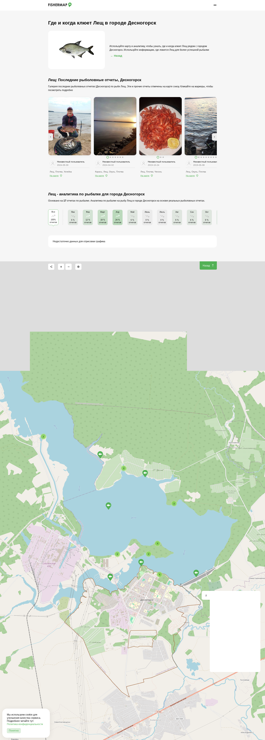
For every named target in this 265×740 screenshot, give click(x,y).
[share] (51, 266)
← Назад (116, 55)
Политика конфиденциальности (25, 724)
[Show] (108, 506)
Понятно (14, 730)
